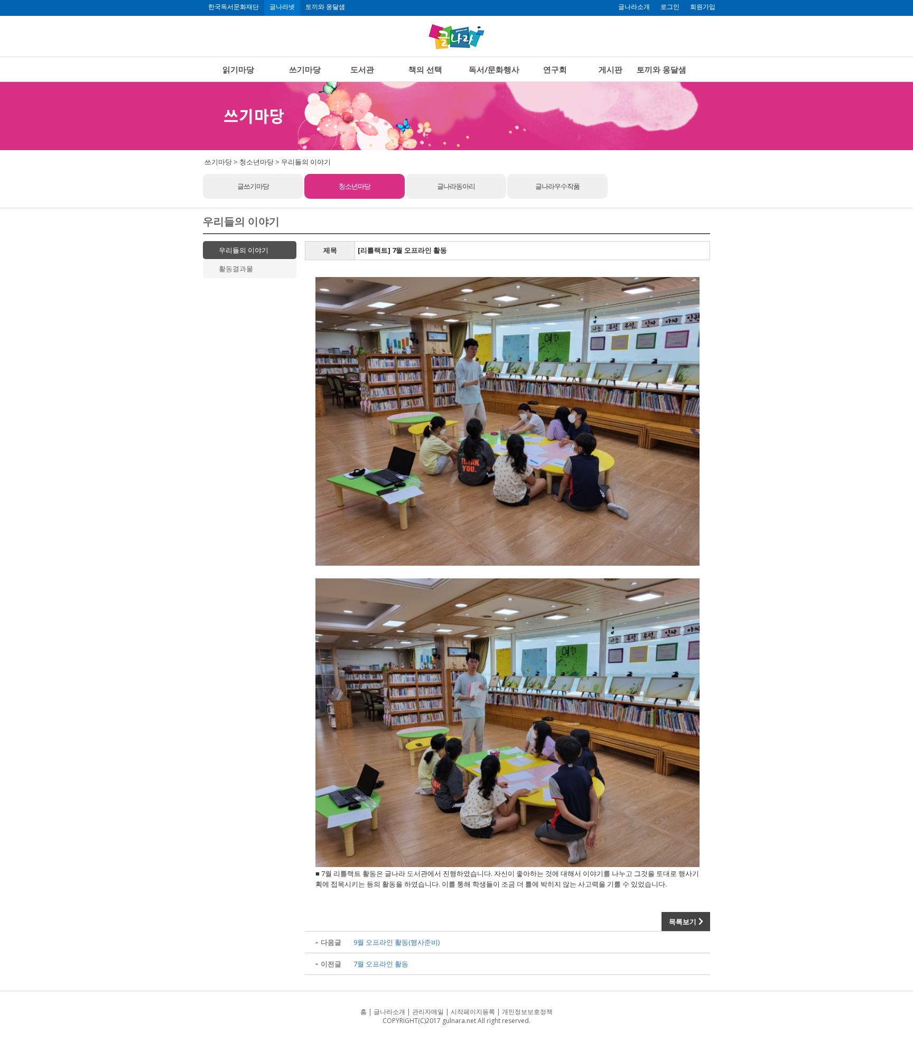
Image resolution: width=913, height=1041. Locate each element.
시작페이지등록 (473, 1011)
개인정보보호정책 (527, 1011)
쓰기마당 (305, 69)
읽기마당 (238, 69)
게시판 (610, 69)
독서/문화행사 (494, 69)
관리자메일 (428, 1011)
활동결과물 (236, 268)
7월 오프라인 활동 (380, 964)
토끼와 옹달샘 (325, 7)
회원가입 (702, 7)
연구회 (555, 69)
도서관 (362, 69)
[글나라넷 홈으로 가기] (456, 36)
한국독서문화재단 (233, 7)
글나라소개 (634, 7)
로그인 (669, 7)
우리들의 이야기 (243, 250)
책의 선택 (425, 69)
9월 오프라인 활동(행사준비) (396, 942)
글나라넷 (282, 7)
